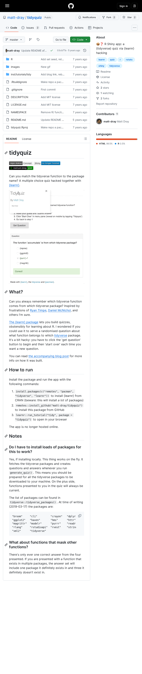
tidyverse (60, 335)
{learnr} (14, 185)
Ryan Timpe (38, 310)
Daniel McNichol (59, 310)
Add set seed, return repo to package (64, 59)
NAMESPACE (18, 112)
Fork (110, 17)
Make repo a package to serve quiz (62, 81)
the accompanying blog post (48, 356)
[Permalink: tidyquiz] (6, 152)
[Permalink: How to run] (6, 369)
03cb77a (61, 50)
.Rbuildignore (19, 81)
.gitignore (16, 89)
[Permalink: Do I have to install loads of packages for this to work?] (6, 449)
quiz (112, 59)
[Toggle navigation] (7, 5)
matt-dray (15, 17)
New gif (45, 66)
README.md (18, 119)
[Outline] (85, 139)
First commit (48, 89)
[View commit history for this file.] (85, 50)
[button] (80, 515)
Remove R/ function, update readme (63, 112)
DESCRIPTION (19, 97)
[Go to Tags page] (38, 39)
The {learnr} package (23, 322)
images (15, 66)
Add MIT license (50, 97)
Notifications (89, 17)
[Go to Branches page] (30, 39)
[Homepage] (71, 6)
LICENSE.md (18, 104)
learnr (102, 59)
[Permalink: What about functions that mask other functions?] (6, 544)
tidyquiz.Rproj (19, 127)
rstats (129, 59)
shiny (101, 65)
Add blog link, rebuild (54, 74)
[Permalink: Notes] (6, 436)
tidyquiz (34, 17)
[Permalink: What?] (6, 292)
